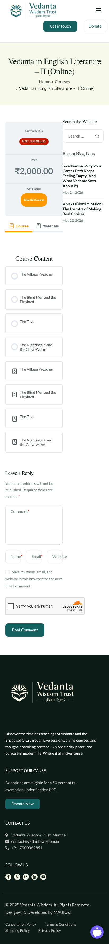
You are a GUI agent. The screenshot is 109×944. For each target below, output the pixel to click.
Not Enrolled (34, 141)
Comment (20, 511)
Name (16, 556)
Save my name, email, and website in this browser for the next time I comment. (33, 579)
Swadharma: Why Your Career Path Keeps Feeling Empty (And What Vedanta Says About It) (82, 176)
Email (37, 556)
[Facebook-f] (8, 877)
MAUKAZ (62, 912)
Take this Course (34, 200)
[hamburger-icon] (98, 10)
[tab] (18, 226)
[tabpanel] (34, 239)
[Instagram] (26, 877)
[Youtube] (43, 877)
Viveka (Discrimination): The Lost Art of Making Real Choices (83, 209)
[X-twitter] (17, 877)
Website (59, 556)
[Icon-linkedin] (34, 877)
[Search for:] (83, 136)
